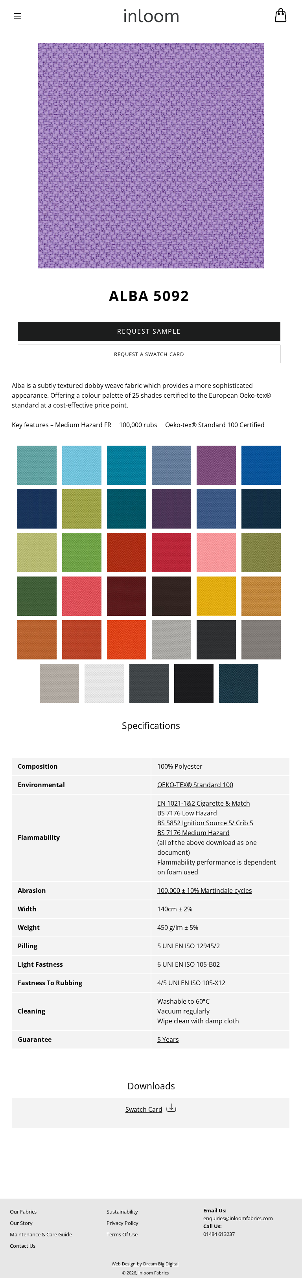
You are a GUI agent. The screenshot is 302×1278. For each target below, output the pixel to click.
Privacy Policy (122, 1223)
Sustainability (122, 1211)
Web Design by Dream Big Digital (145, 1264)
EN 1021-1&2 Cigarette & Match (203, 803)
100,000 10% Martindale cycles (204, 890)
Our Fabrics (23, 1211)
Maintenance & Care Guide (41, 1234)
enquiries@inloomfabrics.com (238, 1218)
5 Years (168, 1039)
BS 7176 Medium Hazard (193, 832)
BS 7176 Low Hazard (187, 813)
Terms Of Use (122, 1234)
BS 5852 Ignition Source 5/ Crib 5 (205, 823)
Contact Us (22, 1245)
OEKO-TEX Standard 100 (195, 784)
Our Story (21, 1223)
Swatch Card (143, 1109)
